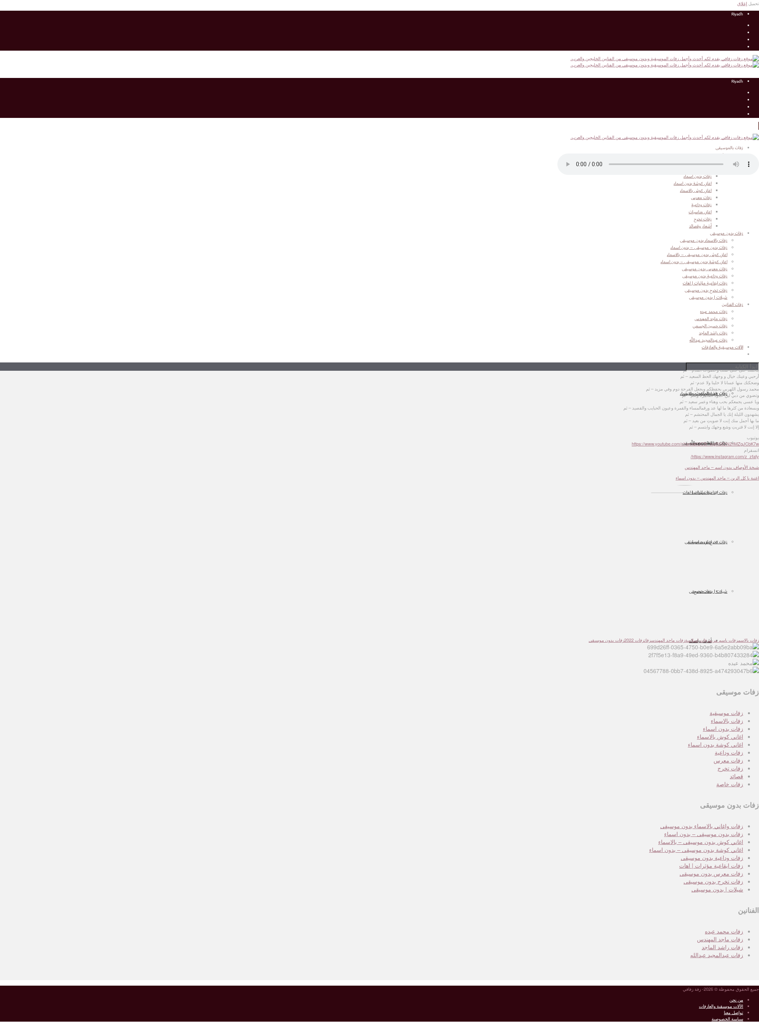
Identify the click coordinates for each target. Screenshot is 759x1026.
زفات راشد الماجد (722, 947)
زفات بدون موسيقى (606, 640)
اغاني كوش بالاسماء (720, 736)
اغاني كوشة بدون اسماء (715, 744)
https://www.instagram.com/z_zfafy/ (725, 456)
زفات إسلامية (697, 640)
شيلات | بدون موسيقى (708, 297)
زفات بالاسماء (727, 720)
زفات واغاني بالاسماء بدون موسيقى (701, 826)
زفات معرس (728, 760)
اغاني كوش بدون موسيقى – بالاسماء (697, 254)
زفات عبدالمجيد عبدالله (716, 955)
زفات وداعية (729, 752)
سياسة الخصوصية (727, 1018)
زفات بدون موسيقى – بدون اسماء (698, 247)
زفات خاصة (729, 784)
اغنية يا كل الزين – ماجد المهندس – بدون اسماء (717, 477)
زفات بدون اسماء (723, 728)
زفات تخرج (730, 768)
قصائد (736, 776)
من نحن (736, 999)
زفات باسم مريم (723, 640)
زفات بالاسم (748, 640)
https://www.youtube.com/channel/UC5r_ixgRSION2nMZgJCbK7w (695, 443)
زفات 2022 (634, 640)
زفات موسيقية (726, 713)
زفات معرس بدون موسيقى (704, 269)
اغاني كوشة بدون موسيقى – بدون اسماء (694, 262)
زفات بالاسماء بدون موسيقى (703, 240)
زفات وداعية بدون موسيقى (704, 276)
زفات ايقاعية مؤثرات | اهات (705, 283)
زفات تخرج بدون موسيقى (706, 290)
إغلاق (742, 3)
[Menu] (758, 126)
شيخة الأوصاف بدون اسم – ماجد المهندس (722, 467)
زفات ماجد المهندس (668, 640)
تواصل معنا (733, 1012)
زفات (647, 640)
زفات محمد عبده (724, 931)
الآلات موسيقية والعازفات (721, 1006)
